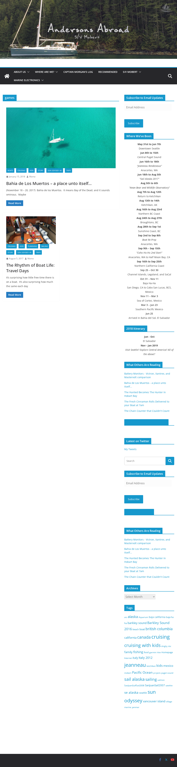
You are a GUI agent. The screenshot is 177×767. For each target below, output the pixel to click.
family (128, 652)
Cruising (21, 170)
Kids (31, 170)
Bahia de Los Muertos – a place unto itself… (49, 183)
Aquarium (143, 617)
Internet (128, 658)
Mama (32, 176)
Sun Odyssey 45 (55, 170)
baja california (157, 617)
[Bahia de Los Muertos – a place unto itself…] (61, 137)
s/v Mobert (130, 71)
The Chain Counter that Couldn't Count (146, 410)
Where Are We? (44, 71)
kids (159, 665)
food (146, 652)
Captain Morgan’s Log (78, 71)
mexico (168, 666)
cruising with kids (142, 645)
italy (135, 658)
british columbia (159, 628)
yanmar (135, 707)
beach (136, 629)
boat (142, 629)
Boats (10, 170)
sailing (44, 246)
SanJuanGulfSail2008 (134, 685)
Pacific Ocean (142, 672)
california (130, 638)
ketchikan (151, 666)
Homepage (167, 652)
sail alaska (134, 679)
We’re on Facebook (139, 512)
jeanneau (135, 664)
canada (144, 637)
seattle (143, 692)
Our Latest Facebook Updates (146, 422)
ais (125, 617)
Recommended (107, 71)
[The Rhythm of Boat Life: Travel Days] (31, 230)
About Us (20, 71)
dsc (169, 646)
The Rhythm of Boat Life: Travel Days (30, 267)
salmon (161, 679)
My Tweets (130, 449)
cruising (160, 636)
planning (32, 246)
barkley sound (137, 623)
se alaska (131, 692)
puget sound (167, 672)
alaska (133, 616)
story (40, 170)
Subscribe (133, 123)
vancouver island (154, 701)
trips (68, 170)
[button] (28, 72)
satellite (169, 685)
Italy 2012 (145, 658)
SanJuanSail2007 (155, 685)
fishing (138, 652)
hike (159, 652)
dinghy (164, 646)
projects (157, 673)
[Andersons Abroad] (88, 2)
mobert (127, 672)
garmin (152, 652)
